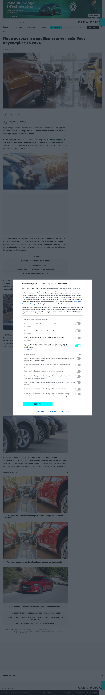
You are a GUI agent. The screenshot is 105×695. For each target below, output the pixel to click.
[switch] (78, 323)
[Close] (88, 284)
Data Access (52, 411)
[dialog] (52, 347)
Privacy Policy (64, 411)
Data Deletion (41, 411)
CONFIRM (38, 404)
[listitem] (52, 319)
